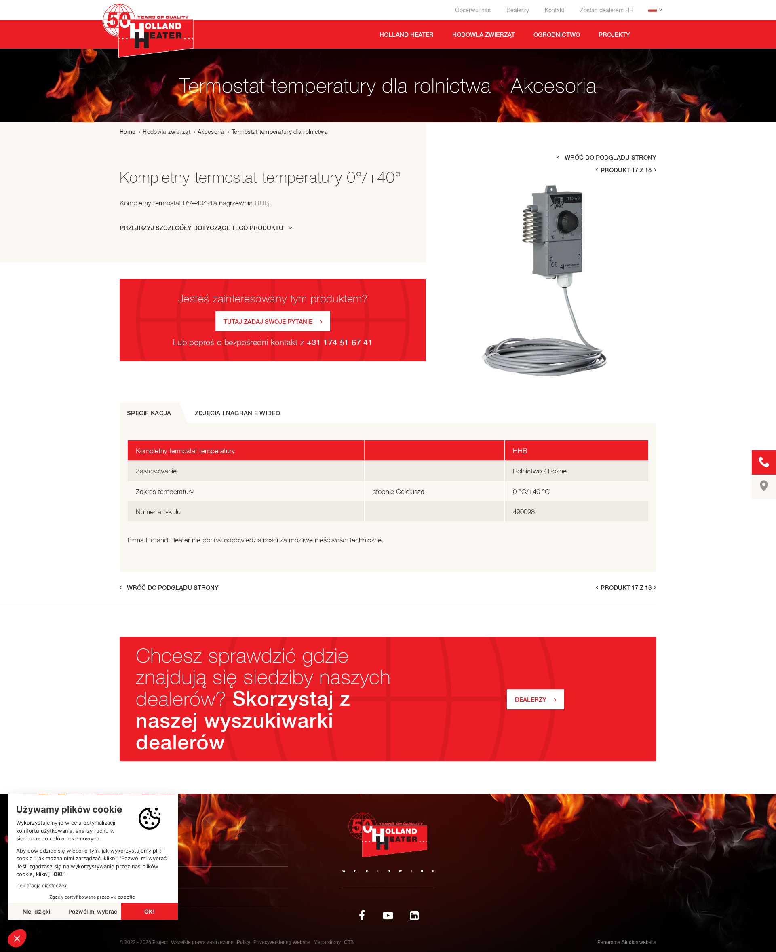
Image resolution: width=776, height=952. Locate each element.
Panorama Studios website (626, 942)
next (656, 170)
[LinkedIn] (414, 916)
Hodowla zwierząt (166, 132)
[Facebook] (362, 916)
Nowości (141, 876)
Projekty (142, 856)
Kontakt (554, 10)
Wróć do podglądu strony (610, 157)
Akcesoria (211, 132)
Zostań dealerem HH (606, 10)
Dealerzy (517, 10)
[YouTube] (388, 916)
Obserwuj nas (473, 10)
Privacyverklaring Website (281, 942)
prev (597, 170)
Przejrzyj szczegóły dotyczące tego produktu (201, 227)
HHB (262, 203)
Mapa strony (327, 942)
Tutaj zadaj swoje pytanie (268, 321)
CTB (349, 942)
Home (127, 132)
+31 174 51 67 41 (340, 342)
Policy (243, 942)
